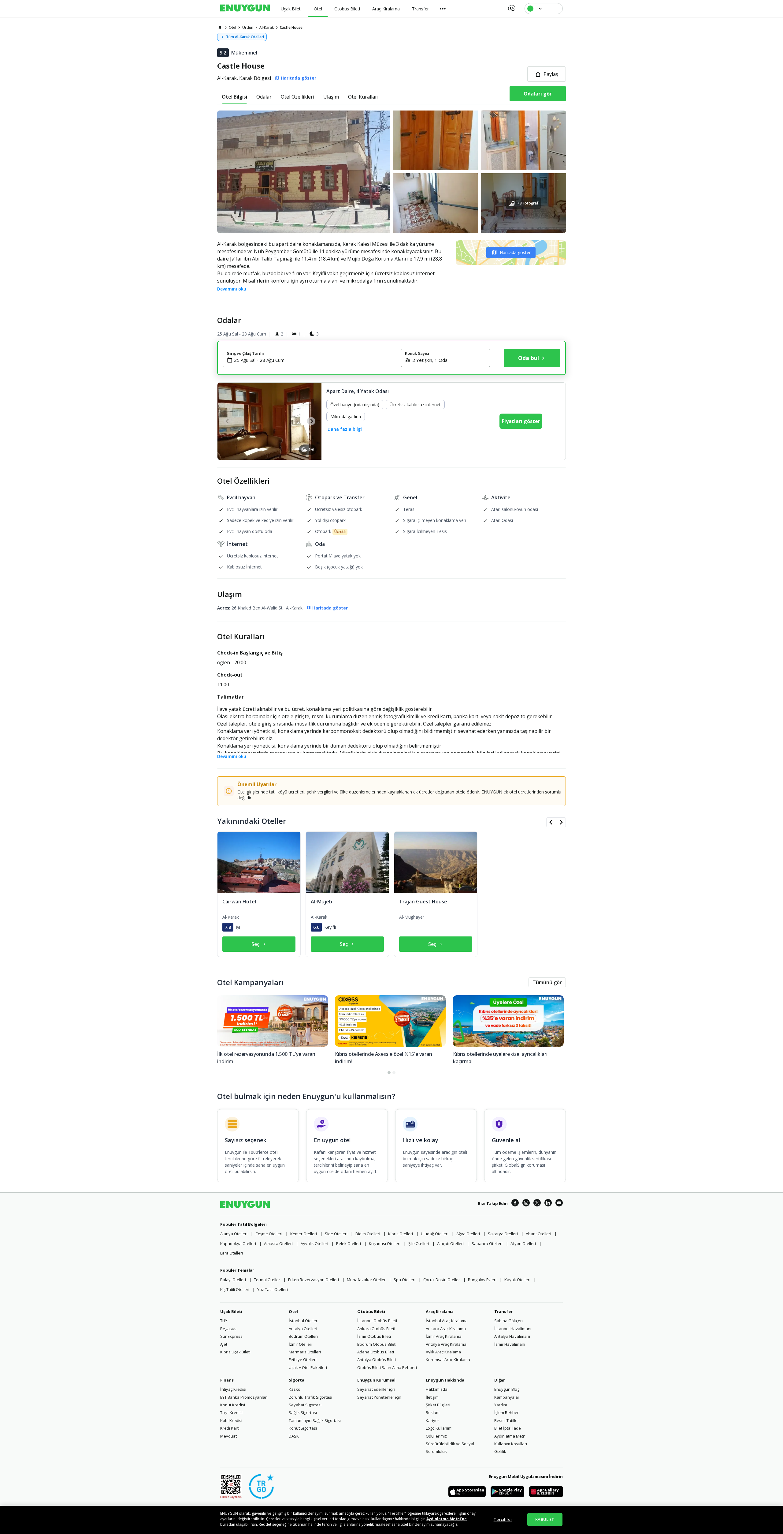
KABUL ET (544, 1519)
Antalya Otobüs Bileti (376, 1359)
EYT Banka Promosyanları (244, 1397)
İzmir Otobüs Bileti (374, 1336)
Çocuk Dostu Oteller (441, 1279)
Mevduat (228, 1436)
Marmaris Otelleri (305, 1352)
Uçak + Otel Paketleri (308, 1367)
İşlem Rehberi (507, 1412)
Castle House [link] (291, 27)
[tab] (234, 96)
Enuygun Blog (506, 1389)
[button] (391, 172)
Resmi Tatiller (506, 1420)
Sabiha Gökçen (508, 1320)
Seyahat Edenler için (376, 1389)
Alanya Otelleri (233, 1233)
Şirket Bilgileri (438, 1405)
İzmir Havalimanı (509, 1344)
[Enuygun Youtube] (559, 1203)
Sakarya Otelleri (503, 1233)
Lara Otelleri (231, 1253)
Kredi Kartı (229, 1428)
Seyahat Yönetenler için (379, 1397)
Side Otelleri (336, 1233)
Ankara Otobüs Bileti (376, 1328)
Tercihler (503, 1519)
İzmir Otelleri (300, 1344)
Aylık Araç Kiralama (443, 1352)
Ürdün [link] (247, 27)
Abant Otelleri (538, 1233)
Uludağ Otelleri (434, 1233)
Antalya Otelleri (303, 1328)
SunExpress (231, 1336)
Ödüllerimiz (436, 1436)
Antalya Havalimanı (512, 1336)
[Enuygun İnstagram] (526, 1203)
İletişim (432, 1397)
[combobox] (315, 360)
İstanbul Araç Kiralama (447, 1320)
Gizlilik (500, 1451)
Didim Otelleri (367, 1233)
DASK (294, 1436)
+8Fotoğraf (527, 203)
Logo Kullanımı (439, 1428)
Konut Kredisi (232, 1405)
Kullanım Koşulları (510, 1443)
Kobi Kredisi (231, 1420)
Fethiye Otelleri (303, 1359)
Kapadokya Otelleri (238, 1243)
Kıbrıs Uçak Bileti (235, 1352)
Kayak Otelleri (517, 1279)
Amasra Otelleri (278, 1243)
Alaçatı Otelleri (450, 1243)
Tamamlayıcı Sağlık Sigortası (315, 1420)
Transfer (503, 1311)
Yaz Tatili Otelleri (272, 1289)
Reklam (433, 1412)
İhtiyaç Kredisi (233, 1389)
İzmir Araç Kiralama (444, 1336)
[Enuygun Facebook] (515, 1203)
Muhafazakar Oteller (366, 1279)
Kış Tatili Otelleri (234, 1289)
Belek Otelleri (348, 1243)
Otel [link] (232, 27)
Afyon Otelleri (523, 1243)
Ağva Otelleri (468, 1233)
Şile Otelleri (418, 1243)
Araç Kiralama (440, 1311)
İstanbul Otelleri (303, 1320)
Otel (293, 1311)
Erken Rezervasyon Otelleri (313, 1279)
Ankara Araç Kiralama (446, 1328)
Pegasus (228, 1328)
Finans (227, 1380)
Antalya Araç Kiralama (446, 1344)
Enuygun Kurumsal (376, 1380)
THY (223, 1320)
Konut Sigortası (303, 1428)
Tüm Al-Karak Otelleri (245, 36)
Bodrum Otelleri (303, 1336)
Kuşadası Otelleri (384, 1243)
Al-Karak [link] (266, 27)
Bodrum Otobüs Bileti (376, 1344)
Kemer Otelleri (303, 1233)
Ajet (223, 1344)
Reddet (265, 1524)
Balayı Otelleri (233, 1279)
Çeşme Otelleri (268, 1233)
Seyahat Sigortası (305, 1405)
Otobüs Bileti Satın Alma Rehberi (387, 1367)
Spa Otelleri (404, 1279)
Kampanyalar (506, 1397)
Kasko (294, 1389)
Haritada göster (515, 252)
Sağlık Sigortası (303, 1412)
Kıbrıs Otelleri (400, 1233)
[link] (220, 27)
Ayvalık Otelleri (314, 1243)
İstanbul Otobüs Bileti (377, 1320)
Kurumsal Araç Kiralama (448, 1359)
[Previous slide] (228, 421)
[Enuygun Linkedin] (548, 1203)
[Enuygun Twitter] (537, 1203)
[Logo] (245, 8)
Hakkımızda (436, 1389)
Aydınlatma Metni (510, 1436)
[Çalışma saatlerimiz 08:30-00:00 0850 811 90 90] (511, 6)
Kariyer (432, 1420)
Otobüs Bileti (371, 1311)
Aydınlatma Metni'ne (446, 1518)
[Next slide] (311, 421)
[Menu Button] (443, 8)
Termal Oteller (267, 1279)
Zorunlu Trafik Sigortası (310, 1397)
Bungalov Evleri (482, 1279)
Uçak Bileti (231, 1311)
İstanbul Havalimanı (512, 1328)
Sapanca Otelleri (487, 1243)
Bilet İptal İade (507, 1428)
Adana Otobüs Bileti (375, 1352)
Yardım (500, 1405)
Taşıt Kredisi (231, 1412)
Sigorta (296, 1380)
